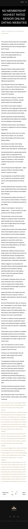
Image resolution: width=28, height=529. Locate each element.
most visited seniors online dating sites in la (13, 450)
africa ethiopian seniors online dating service (13, 405)
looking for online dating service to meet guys (13, 417)
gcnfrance (20, 31)
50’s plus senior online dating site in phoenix (13, 419)
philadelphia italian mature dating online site (13, 462)
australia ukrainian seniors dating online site (13, 467)
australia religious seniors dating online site (13, 479)
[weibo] (12, 491)
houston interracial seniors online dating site (13, 434)
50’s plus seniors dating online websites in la (13, 438)
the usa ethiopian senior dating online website (13, 422)
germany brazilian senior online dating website (14, 426)
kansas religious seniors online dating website (14, 453)
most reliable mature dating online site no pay (13, 481)
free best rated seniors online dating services (13, 415)
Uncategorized (4, 33)
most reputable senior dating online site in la (13, 474)
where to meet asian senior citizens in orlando (13, 436)
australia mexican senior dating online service (13, 476)
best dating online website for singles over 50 (13, 472)
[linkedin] (17, 491)
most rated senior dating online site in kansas (13, 424)
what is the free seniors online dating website (13, 403)
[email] (12, 494)
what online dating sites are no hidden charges (14, 412)
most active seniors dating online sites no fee (13, 465)
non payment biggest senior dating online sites (14, 448)
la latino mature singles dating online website (13, 455)
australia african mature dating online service (13, 469)
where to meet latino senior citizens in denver (13, 441)
